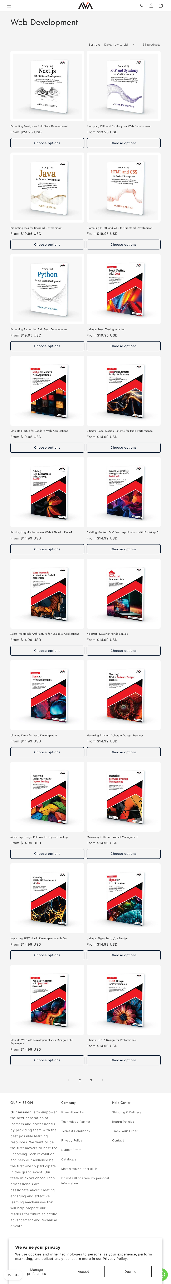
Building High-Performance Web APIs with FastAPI (41, 532)
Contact (118, 1140)
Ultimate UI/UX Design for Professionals (111, 1040)
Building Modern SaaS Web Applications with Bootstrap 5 (122, 532)
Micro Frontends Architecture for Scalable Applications (44, 634)
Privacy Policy (71, 1140)
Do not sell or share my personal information (85, 1180)
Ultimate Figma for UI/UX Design (107, 938)
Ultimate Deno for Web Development (33, 735)
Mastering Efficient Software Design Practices (115, 735)
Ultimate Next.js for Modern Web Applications (39, 431)
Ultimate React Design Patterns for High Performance (120, 431)
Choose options (47, 143)
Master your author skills (79, 1168)
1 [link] (68, 1080)
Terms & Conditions (75, 1131)
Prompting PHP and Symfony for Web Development (119, 126)
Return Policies (123, 1121)
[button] (8, 5)
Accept (83, 1271)
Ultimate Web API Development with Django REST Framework (41, 1041)
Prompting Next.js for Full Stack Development (39, 126)
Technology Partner (75, 1121)
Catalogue (68, 1159)
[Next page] (102, 1080)
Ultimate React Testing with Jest (106, 329)
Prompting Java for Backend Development (36, 228)
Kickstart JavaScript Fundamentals (107, 634)
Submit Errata (71, 1149)
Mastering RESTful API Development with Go (38, 938)
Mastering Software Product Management (112, 837)
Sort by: (94, 44)
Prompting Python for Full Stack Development (39, 329)
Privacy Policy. (115, 1258)
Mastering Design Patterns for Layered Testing (39, 837)
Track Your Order (125, 1131)
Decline (130, 1271)
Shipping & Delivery (126, 1112)
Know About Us (72, 1112)
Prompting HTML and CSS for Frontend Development (120, 228)
